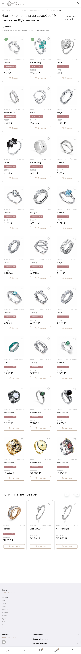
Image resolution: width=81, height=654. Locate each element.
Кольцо (7, 59)
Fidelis (7, 363)
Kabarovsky (35, 62)
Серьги (4, 619)
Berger (60, 112)
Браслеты (5, 597)
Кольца (4, 606)
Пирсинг (4, 609)
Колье (4, 603)
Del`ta (59, 62)
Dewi (6, 162)
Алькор (7, 62)
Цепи (3, 622)
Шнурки (4, 628)
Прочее (4, 616)
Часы (3, 625)
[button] (77, 494)
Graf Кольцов (36, 529)
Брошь (4, 600)
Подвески (5, 612)
